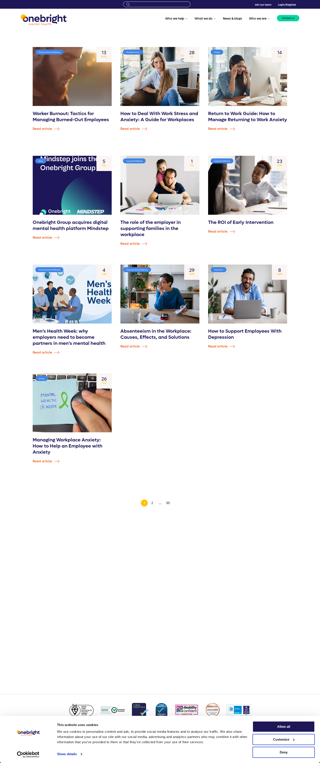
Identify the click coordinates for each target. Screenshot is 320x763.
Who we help (174, 19)
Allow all (283, 726)
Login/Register (287, 5)
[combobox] (156, 4)
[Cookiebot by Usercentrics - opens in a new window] (28, 754)
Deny (284, 752)
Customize (281, 739)
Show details (67, 754)
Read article (43, 129)
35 (168, 503)
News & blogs (232, 19)
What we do (203, 19)
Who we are (257, 19)
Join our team (263, 5)
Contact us (288, 18)
